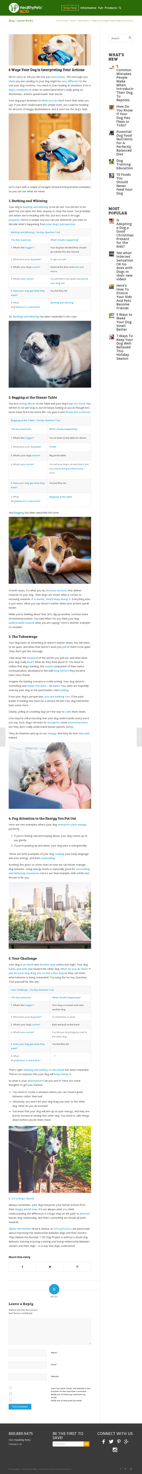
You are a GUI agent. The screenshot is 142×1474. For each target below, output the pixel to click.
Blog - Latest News (21, 20)
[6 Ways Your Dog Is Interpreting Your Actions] (50, 50)
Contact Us (15, 1444)
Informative (83, 20)
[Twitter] (125, 1468)
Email (54, 1364)
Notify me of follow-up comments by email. (68, 1396)
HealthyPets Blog (29, 1469)
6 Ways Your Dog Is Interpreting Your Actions (47, 69)
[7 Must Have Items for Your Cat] (2, 737)
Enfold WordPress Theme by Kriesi (55, 1469)
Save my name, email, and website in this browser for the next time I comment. (71, 1390)
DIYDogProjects (62, 1228)
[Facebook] (120, 1468)
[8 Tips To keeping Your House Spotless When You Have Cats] (139, 737)
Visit (20, 1440)
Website (55, 1376)
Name (55, 1352)
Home (73, 20)
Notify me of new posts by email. (66, 1400)
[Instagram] (130, 1468)
